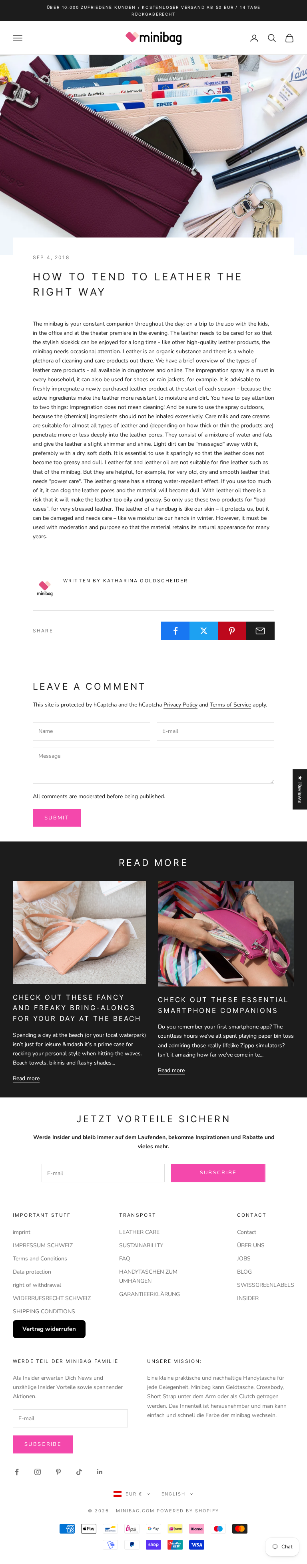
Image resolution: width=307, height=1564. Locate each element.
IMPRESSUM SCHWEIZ (43, 1245)
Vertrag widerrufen (49, 1329)
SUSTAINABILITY (141, 1245)
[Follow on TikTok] (79, 1472)
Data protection (32, 1272)
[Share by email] (260, 631)
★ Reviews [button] (300, 789)
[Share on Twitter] (204, 631)
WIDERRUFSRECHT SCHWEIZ (52, 1298)
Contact (246, 1232)
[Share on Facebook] (175, 631)
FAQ (124, 1258)
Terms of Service (230, 705)
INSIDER (248, 1298)
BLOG (244, 1272)
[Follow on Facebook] (17, 1472)
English (173, 1494)
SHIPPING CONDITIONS (44, 1311)
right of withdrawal (37, 1285)
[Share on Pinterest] (232, 631)
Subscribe (218, 1172)
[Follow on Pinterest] (58, 1472)
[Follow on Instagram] (38, 1472)
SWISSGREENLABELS (265, 1285)
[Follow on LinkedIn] (100, 1472)
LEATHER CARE (139, 1232)
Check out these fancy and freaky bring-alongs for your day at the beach (77, 1008)
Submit (56, 817)
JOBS (244, 1258)
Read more (26, 1078)
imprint (21, 1232)
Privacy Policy (180, 705)
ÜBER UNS (251, 1245)
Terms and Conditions (40, 1258)
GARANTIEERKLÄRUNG (149, 1294)
